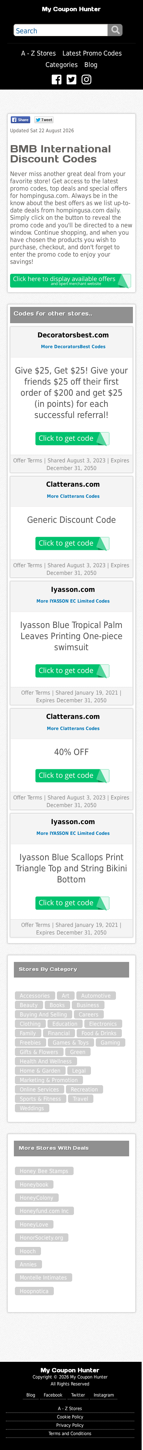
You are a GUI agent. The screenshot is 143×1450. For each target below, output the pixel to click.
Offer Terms (27, 460)
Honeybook (34, 1184)
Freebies (30, 1042)
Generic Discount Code (71, 520)
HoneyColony (36, 1198)
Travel (80, 1099)
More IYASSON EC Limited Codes (73, 601)
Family (28, 1033)
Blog (91, 65)
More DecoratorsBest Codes (73, 346)
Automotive (96, 995)
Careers (89, 1014)
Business (88, 1005)
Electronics (103, 1024)
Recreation (84, 1089)
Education (64, 1024)
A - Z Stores (38, 53)
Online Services (39, 1089)
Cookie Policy (70, 1416)
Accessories (35, 995)
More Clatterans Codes (73, 496)
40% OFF (71, 752)
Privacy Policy (70, 1425)
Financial (59, 1033)
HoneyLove (34, 1224)
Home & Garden (40, 1070)
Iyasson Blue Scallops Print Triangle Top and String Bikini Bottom (71, 868)
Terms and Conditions (70, 1433)
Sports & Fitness (40, 1099)
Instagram (104, 1395)
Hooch (28, 1251)
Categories (61, 65)
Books (57, 1005)
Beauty (29, 1005)
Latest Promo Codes (92, 53)
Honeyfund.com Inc (44, 1211)
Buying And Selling (43, 1014)
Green (77, 1052)
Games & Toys (71, 1042)
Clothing (30, 1024)
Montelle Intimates (43, 1277)
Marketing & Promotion (49, 1080)
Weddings (32, 1108)
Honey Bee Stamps (44, 1171)
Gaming (110, 1042)
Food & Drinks (99, 1033)
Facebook (53, 1395)
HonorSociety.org (41, 1237)
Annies (28, 1264)
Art (65, 995)
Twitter (78, 1395)
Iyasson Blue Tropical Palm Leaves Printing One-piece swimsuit (71, 636)
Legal (79, 1070)
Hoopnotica (34, 1291)
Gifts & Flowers (39, 1052)
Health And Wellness (46, 1061)
